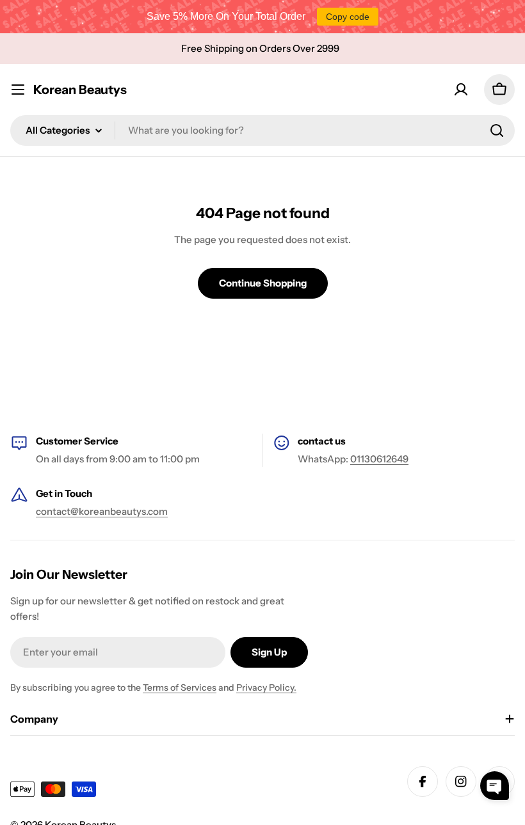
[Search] (497, 130)
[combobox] (262, 130)
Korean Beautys (80, 89)
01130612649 (379, 459)
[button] (494, 785)
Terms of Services (179, 687)
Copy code (347, 17)
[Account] (461, 89)
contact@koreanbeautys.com (102, 511)
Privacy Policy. (266, 687)
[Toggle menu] (18, 89)
